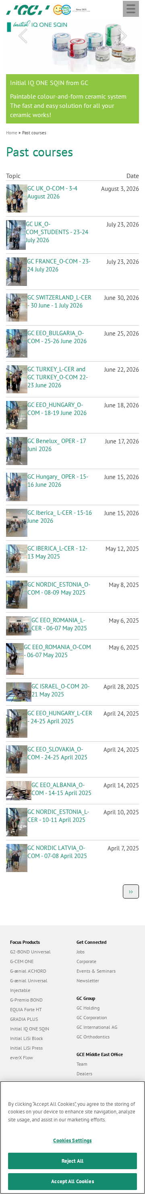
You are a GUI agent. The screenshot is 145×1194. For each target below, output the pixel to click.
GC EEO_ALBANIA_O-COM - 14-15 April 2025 (61, 789)
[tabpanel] (72, 71)
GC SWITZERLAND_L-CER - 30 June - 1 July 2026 (59, 301)
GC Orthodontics (93, 1037)
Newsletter (88, 980)
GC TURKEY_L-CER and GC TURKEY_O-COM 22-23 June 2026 (57, 377)
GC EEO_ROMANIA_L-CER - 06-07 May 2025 (59, 624)
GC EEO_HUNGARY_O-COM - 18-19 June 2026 (57, 409)
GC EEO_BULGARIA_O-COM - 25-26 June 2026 (57, 337)
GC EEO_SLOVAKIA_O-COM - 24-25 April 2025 (57, 753)
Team (82, 1064)
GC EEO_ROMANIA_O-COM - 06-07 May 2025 (57, 651)
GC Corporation (92, 1017)
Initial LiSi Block (26, 1038)
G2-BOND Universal (30, 952)
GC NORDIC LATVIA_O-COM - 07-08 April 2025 (57, 852)
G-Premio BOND (26, 1000)
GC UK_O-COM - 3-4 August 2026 (52, 192)
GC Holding (88, 1008)
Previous (22, 36)
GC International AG (97, 1027)
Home (11, 133)
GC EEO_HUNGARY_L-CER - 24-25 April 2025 (59, 717)
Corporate (86, 961)
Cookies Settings (72, 1140)
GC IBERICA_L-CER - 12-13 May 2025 (57, 552)
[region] (72, 1137)
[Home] (28, 9)
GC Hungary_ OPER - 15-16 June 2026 (57, 480)
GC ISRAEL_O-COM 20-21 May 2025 (60, 690)
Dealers (84, 1074)
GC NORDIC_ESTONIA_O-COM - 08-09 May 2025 (58, 588)
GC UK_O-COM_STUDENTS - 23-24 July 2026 (57, 232)
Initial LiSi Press (26, 1048)
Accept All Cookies (72, 1181)
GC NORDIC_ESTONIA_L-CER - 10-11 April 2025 (58, 816)
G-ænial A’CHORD (28, 971)
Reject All (72, 1161)
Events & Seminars (96, 971)
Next (122, 36)
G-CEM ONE (21, 961)
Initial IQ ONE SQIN (29, 1029)
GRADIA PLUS (24, 1019)
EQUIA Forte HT (26, 1009)
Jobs (81, 952)
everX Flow (21, 1057)
